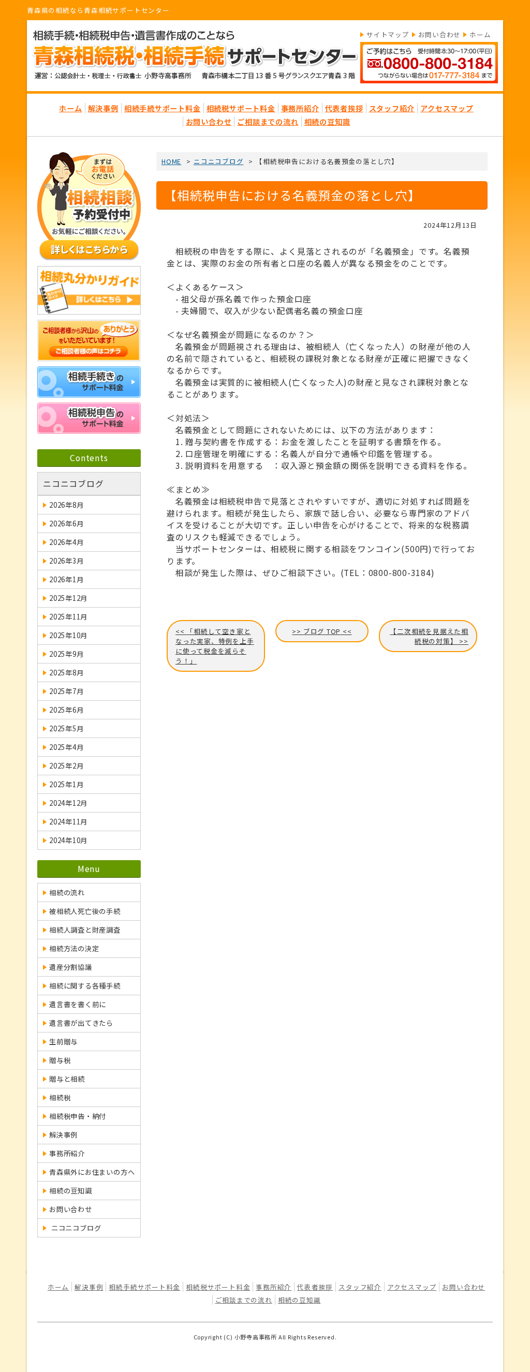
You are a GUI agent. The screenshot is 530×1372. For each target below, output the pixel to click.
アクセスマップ (447, 108)
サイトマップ (387, 34)
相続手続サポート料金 (162, 108)
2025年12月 (68, 598)
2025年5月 (66, 728)
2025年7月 (66, 691)
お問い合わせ (439, 34)
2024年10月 (68, 840)
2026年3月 (66, 561)
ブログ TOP (322, 631)
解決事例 (103, 108)
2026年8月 (66, 505)
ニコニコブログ (73, 484)
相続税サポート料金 (241, 108)
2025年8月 (66, 672)
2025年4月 (66, 747)
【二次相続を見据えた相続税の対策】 (429, 636)
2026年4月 (66, 542)
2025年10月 (68, 635)
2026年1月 (66, 579)
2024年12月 (68, 803)
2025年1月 (66, 784)
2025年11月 (68, 617)
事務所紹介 (300, 108)
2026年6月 (66, 523)
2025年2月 (66, 766)
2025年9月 (66, 654)
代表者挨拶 (344, 108)
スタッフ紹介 (392, 108)
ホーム (480, 34)
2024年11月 (68, 822)
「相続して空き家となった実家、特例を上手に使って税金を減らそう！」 (214, 646)
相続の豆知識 (327, 121)
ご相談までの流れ (267, 121)
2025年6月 (66, 710)
